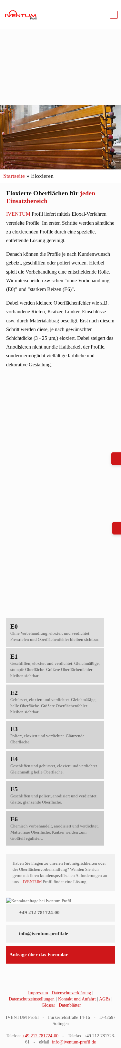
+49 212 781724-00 (39, 912)
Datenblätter (70, 1005)
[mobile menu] (114, 15)
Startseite (14, 176)
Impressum (38, 992)
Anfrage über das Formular (38, 954)
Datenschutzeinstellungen (32, 999)
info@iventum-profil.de (43, 933)
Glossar (48, 1005)
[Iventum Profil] (21, 14)
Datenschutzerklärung (71, 992)
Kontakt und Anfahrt (77, 999)
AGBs (104, 999)
